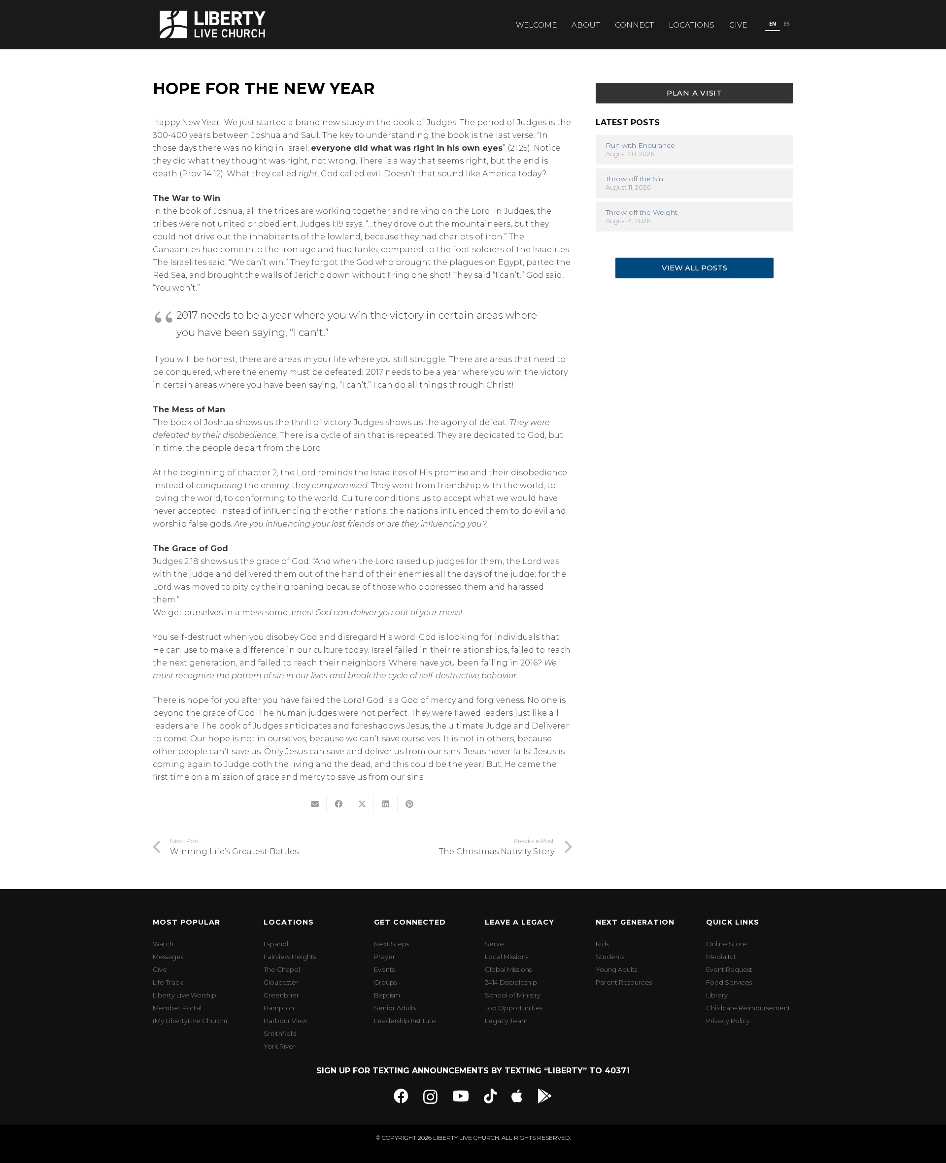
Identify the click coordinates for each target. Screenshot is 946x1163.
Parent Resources (624, 982)
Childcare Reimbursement (748, 1008)
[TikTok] (490, 1096)
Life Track (168, 982)
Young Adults (616, 969)
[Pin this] (409, 804)
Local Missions (506, 957)
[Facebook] (401, 1096)
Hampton (279, 1008)
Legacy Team (506, 1021)
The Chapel (282, 969)
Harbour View (285, 1021)
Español (276, 944)
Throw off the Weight (641, 212)
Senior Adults (395, 1008)
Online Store (726, 944)
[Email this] (315, 804)
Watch (163, 944)
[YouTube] (460, 1096)
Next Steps (391, 944)
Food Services (729, 982)
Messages (168, 957)
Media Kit (721, 957)
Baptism (387, 995)
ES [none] (787, 23)
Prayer (384, 957)
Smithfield (280, 1033)
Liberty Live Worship (184, 995)
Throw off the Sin (634, 179)
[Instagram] (430, 1097)
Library (717, 995)
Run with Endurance (640, 145)
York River (280, 1046)
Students (610, 957)
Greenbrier (281, 995)
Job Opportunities (513, 1008)
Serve (494, 944)
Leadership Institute (405, 1021)
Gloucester (281, 982)
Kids (602, 944)
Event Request (729, 969)
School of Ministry (513, 995)
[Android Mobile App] (545, 1096)
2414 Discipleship (511, 982)
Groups (385, 982)
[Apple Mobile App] (517, 1096)
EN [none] (773, 23)
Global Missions (508, 969)
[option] (786, 24)
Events (384, 969)
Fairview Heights (290, 957)
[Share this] (338, 804)
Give (160, 969)
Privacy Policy (728, 1021)
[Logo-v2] (212, 24)
